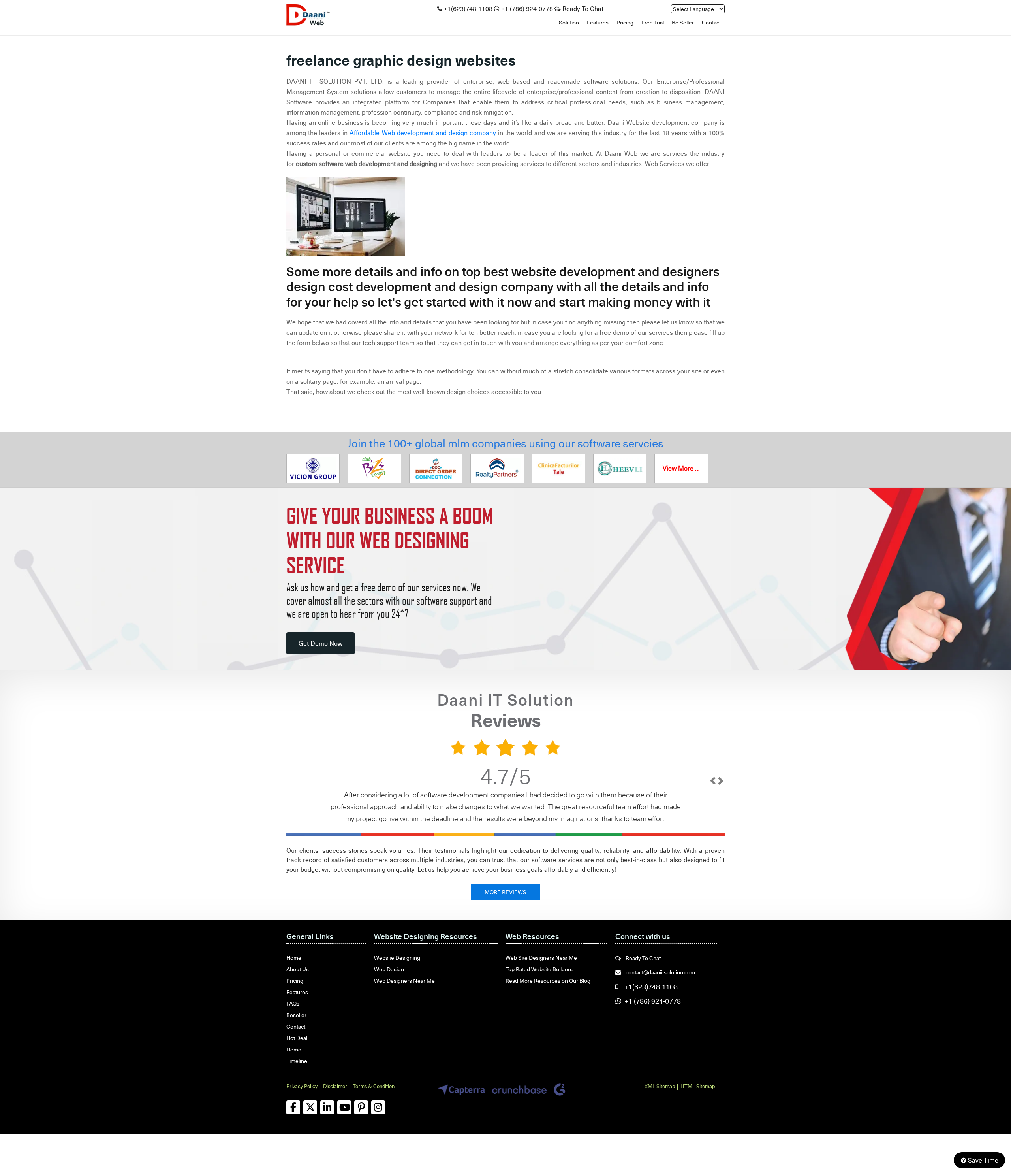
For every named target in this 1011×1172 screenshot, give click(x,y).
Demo (293, 1049)
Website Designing (397, 957)
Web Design (389, 969)
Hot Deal (296, 1038)
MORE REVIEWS (505, 892)
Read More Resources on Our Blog (548, 980)
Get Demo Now (320, 643)
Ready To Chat (582, 8)
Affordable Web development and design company (423, 132)
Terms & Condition (374, 1086)
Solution (569, 22)
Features (598, 22)
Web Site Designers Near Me (541, 957)
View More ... (681, 468)
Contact (711, 22)
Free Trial (652, 22)
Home (293, 957)
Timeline (296, 1061)
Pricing (624, 22)
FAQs (292, 1003)
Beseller (296, 1015)
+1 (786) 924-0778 (527, 8)
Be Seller (683, 22)
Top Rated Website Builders (539, 969)
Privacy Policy (302, 1086)
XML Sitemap (660, 1086)
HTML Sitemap (697, 1086)
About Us (297, 969)
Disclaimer (335, 1086)
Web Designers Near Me (404, 980)
